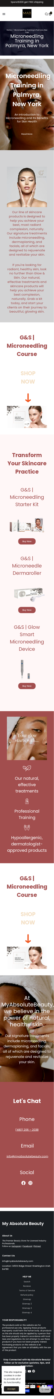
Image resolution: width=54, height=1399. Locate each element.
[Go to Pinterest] (33, 1371)
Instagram (16, 1246)
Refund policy (27, 1295)
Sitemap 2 (27, 1303)
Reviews (27, 1286)
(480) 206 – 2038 (27, 1130)
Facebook (27, 1246)
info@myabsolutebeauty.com (27, 1156)
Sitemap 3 (27, 1308)
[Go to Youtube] (29, 1371)
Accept (11, 1388)
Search (27, 1281)
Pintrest (37, 1246)
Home (9, 30)
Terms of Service (27, 1290)
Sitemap (27, 1299)
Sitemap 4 (27, 1312)
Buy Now (26, 541)
